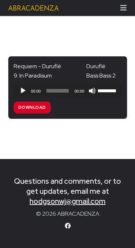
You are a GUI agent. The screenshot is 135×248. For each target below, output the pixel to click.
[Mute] (92, 90)
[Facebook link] (68, 226)
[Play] (23, 90)
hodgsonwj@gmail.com (67, 201)
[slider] (108, 90)
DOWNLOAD (32, 107)
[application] (68, 91)
